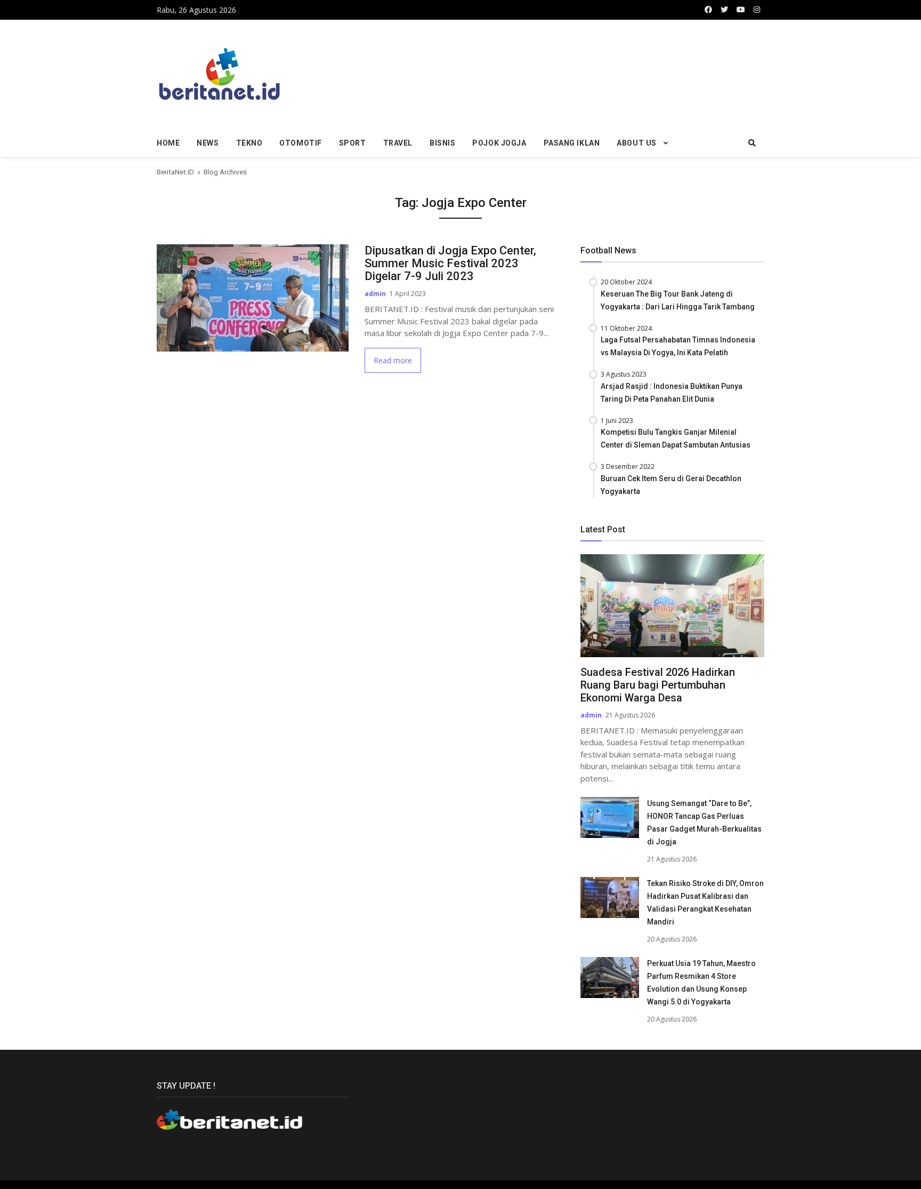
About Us (636, 143)
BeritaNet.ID (175, 171)
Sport (352, 143)
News (208, 143)
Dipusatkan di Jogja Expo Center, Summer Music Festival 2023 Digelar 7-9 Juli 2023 (450, 263)
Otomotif (300, 143)
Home (168, 143)
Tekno (249, 143)
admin (375, 293)
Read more (393, 360)
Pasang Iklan (572, 143)
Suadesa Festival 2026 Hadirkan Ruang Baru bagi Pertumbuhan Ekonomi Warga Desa (657, 685)
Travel (398, 143)
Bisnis (442, 143)
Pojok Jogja (499, 143)
